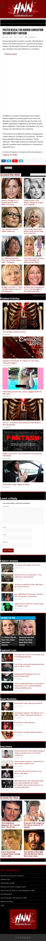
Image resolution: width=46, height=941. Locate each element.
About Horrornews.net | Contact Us (12, 876)
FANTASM (8, 168)
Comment (6, 506)
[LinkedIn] (25, 937)
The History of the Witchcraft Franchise (27, 565)
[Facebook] (18, 937)
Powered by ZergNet (39, 296)
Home (2, 20)
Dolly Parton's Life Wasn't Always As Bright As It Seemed (33, 202)
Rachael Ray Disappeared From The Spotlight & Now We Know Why (34, 289)
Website (5, 542)
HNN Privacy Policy (6, 901)
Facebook (6, 155)
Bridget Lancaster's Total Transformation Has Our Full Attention (11, 289)
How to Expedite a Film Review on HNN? (13, 898)
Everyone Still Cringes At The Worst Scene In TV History (34, 825)
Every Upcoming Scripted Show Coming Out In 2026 (10, 854)
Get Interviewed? (6, 894)
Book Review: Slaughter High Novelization (28, 732)
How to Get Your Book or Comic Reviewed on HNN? (17, 890)
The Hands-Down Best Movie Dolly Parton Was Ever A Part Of (33, 231)
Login (2, 905)
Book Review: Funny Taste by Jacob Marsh (28, 703)
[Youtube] (27, 937)
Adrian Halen (9, 37)
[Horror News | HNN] (23, 9)
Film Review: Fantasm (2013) (14, 332)
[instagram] (30, 937)
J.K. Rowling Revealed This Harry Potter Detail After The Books (11, 260)
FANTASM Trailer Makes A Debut (16, 484)
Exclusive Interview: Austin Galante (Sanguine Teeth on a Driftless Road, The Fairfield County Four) (29, 753)
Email (4, 535)
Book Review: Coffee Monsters (24, 722)
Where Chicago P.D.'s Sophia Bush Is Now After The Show (9, 202)
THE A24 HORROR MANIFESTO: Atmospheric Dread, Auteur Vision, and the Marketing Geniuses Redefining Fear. (29, 686)
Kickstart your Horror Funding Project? (13, 887)
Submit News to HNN (7, 883)
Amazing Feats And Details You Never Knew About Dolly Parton (26, 641)
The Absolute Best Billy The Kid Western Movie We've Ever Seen (33, 854)
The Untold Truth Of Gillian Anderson (9, 230)
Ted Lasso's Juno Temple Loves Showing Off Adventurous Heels (34, 260)
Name (5, 527)
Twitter (15, 155)
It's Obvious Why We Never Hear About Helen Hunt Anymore (8, 641)
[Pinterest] (23, 937)
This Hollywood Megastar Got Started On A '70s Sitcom (10, 825)
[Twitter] (20, 937)
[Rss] (16, 937)
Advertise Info (5, 879)
